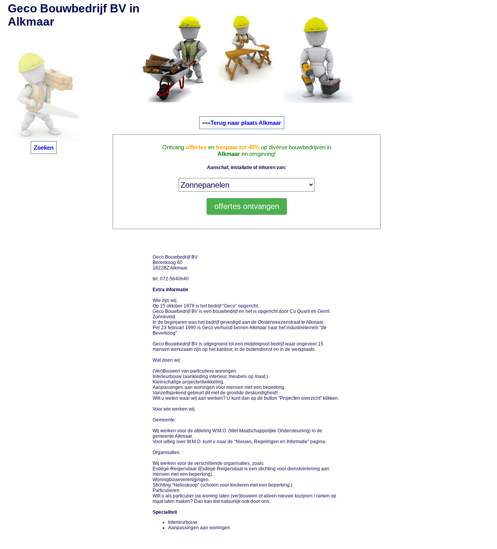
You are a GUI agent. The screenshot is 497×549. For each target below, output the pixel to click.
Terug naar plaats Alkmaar (245, 122)
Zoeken (44, 147)
